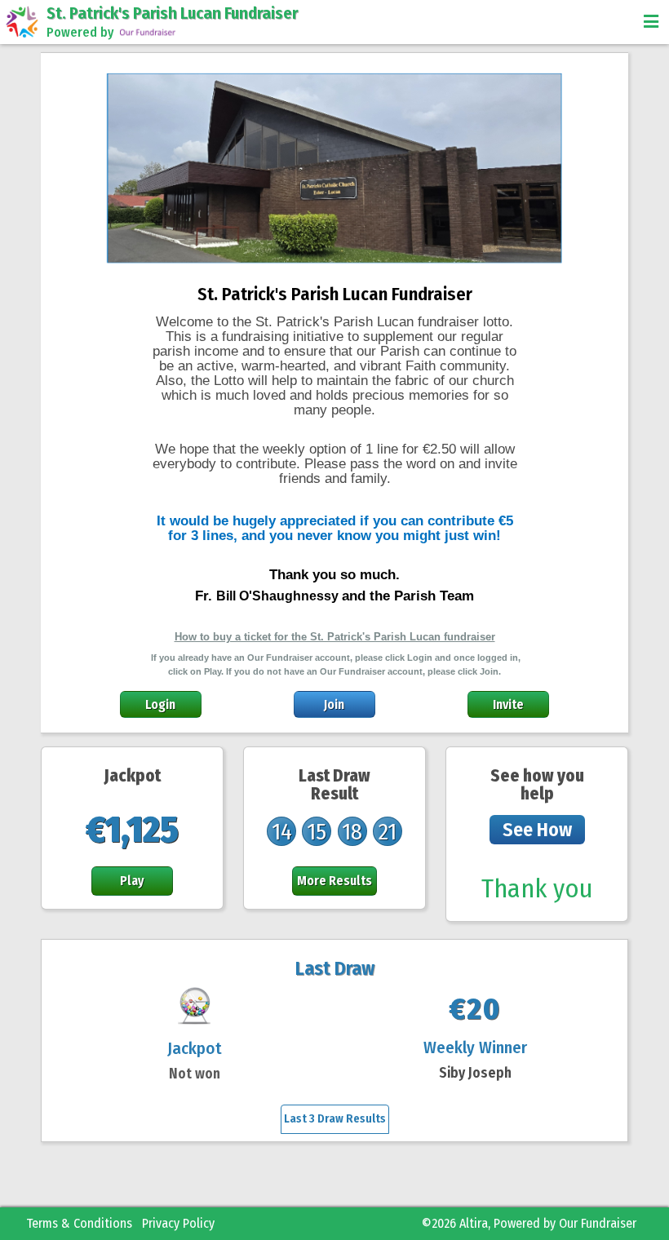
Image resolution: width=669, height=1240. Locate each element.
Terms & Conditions (79, 1223)
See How (537, 829)
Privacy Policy (178, 1223)
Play (132, 880)
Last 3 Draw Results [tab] (335, 1119)
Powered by (80, 32)
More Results (334, 880)
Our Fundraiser (597, 1223)
